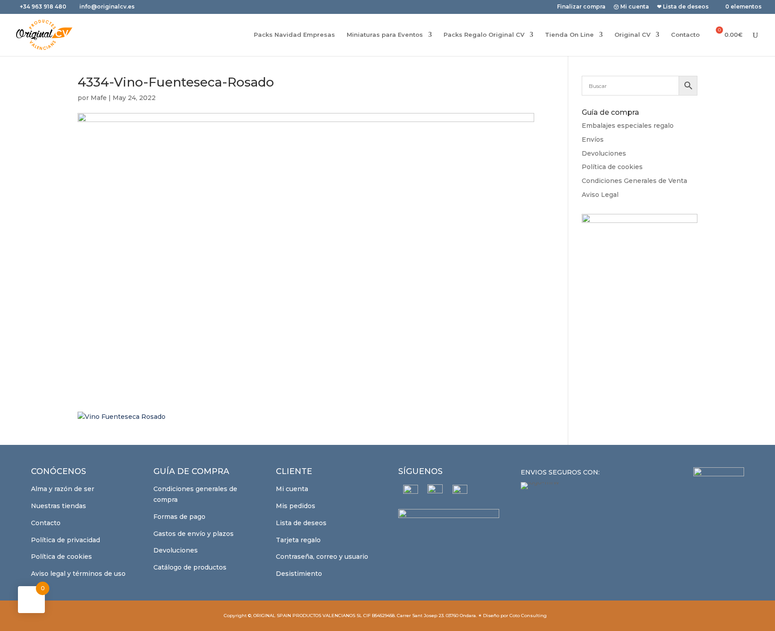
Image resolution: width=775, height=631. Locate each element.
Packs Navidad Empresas (294, 34)
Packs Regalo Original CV (484, 34)
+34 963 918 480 (44, 6)
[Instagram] (435, 492)
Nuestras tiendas (58, 506)
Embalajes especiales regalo (628, 126)
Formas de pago (179, 517)
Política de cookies (612, 167)
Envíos (593, 139)
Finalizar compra (581, 7)
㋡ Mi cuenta (631, 7)
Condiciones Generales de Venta (634, 181)
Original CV (632, 34)
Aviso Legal (600, 195)
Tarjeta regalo (298, 540)
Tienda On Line (569, 34)
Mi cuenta (292, 489)
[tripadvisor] (460, 492)
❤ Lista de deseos (683, 7)
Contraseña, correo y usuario (322, 557)
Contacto (685, 34)
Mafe (99, 98)
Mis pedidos (295, 506)
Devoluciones (604, 153)
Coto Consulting (528, 615)
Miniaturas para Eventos (385, 34)
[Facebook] (410, 492)
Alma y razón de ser (62, 489)
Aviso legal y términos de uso (78, 574)
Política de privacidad (65, 540)
